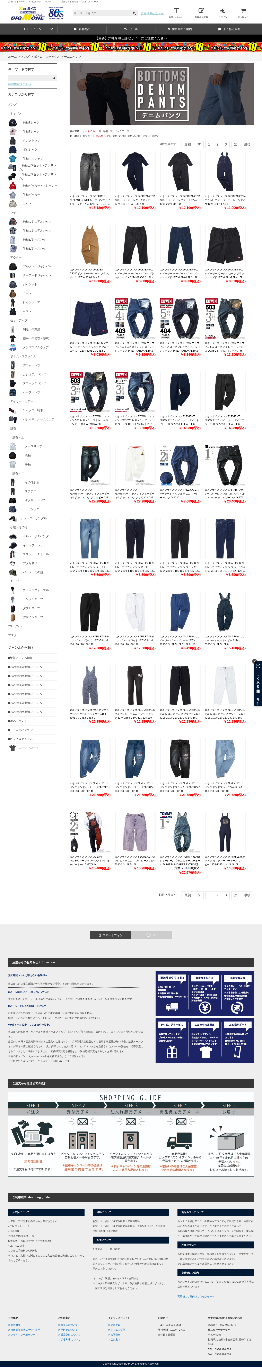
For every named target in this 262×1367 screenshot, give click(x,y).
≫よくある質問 (116, 1329)
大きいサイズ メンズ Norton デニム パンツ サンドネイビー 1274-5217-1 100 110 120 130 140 (90, 787)
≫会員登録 (114, 1324)
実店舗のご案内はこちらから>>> (195, 1296)
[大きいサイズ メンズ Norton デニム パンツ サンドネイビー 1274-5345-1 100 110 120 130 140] (135, 758)
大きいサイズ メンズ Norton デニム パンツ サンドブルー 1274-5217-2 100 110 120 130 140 (224, 787)
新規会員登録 (201, 17)
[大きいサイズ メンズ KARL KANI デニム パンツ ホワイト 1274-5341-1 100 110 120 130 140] (135, 612)
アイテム (35, 29)
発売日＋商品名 (151, 136)
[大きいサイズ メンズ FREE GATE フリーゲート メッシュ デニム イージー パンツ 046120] (180, 465)
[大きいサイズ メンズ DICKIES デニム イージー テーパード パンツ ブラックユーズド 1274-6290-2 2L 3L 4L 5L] (135, 245)
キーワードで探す (21, 69)
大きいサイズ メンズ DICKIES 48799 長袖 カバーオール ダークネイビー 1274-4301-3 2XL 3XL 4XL (135, 200)
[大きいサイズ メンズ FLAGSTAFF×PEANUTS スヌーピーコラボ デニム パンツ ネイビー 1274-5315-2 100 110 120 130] (90, 465)
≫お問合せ (114, 1334)
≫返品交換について (69, 1334)
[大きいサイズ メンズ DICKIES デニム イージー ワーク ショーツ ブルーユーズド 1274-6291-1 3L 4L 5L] (90, 318)
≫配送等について (68, 1329)
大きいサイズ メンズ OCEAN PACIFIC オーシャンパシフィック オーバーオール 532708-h (90, 860)
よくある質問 (231, 29)
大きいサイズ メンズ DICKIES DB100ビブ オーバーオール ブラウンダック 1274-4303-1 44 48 (90, 273)
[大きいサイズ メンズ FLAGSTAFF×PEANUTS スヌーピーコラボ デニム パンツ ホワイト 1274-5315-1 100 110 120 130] (135, 465)
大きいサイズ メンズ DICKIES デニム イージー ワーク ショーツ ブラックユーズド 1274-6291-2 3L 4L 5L (224, 273)
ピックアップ (121, 131)
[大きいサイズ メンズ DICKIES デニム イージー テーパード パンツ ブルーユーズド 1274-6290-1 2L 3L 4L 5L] (180, 245)
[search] (134, 13)
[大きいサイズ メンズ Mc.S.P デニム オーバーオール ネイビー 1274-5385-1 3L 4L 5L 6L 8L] (225, 612)
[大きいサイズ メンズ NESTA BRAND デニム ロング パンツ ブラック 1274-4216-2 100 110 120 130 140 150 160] (180, 685)
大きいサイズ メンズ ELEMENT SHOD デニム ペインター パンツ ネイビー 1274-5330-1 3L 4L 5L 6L (179, 420)
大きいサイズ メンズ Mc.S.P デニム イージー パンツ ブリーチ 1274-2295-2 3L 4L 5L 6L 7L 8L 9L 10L (179, 640)
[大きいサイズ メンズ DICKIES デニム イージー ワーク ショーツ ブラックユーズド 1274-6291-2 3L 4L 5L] (225, 245)
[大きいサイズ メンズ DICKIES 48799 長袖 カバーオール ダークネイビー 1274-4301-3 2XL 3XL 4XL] (135, 171)
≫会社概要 (14, 1324)
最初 (187, 144)
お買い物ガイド (177, 17)
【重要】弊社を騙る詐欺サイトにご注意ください (131, 38)
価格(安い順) (119, 136)
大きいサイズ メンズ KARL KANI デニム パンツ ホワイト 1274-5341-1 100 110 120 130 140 (134, 640)
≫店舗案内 (114, 1339)
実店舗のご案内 (182, 29)
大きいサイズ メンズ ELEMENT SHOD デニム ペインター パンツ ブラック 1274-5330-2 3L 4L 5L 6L (224, 420)
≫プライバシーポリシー (21, 1334)
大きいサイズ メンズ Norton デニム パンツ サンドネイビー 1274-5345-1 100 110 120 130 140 (135, 787)
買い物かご (243, 17)
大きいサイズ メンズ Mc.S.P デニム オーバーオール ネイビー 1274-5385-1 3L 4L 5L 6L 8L (224, 640)
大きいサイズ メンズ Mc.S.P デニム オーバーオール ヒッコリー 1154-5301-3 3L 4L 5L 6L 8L (89, 714)
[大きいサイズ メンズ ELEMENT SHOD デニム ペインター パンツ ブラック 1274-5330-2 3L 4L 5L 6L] (225, 391)
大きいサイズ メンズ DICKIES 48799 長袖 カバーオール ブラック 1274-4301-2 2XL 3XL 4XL (180, 200)
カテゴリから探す (21, 94)
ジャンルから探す (21, 647)
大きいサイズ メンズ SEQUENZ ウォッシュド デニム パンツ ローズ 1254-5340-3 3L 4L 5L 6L (135, 860)
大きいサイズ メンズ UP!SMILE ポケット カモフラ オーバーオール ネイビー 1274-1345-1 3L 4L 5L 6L (225, 860)
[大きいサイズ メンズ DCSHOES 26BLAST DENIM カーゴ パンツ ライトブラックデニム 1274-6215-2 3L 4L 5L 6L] (90, 171)
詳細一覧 (108, 131)
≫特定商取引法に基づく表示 (24, 1329)
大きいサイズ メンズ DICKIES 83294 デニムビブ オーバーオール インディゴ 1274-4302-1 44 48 (225, 200)
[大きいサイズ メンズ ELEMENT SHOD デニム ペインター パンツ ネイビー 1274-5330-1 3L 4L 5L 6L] (180, 391)
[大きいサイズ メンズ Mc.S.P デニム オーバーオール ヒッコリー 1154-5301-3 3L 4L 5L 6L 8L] (90, 685)
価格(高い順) (134, 136)
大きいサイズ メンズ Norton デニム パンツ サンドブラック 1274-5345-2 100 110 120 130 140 (180, 787)
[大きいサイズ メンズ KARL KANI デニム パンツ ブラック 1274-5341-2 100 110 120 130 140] (90, 612)
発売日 (108, 136)
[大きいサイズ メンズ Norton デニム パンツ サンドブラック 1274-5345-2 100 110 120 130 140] (180, 758)
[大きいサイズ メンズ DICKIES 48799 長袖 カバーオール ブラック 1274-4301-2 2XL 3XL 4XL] (180, 171)
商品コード (88, 136)
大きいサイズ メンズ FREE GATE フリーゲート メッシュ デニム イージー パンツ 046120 (180, 493)
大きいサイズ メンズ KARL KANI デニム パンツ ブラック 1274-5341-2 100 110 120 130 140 (89, 640)
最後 (247, 144)
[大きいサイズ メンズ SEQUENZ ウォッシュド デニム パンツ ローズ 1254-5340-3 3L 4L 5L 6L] (135, 832)
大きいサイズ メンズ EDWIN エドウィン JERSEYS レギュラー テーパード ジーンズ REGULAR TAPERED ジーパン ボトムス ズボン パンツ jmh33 (135, 424)
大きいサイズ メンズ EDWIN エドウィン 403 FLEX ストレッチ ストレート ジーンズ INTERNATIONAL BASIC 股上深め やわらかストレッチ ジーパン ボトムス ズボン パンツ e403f (135, 351)
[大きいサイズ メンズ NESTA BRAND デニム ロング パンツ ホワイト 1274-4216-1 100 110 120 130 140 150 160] (225, 685)
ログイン (222, 17)
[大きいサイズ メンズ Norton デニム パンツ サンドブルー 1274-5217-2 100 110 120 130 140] (225, 758)
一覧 (98, 131)
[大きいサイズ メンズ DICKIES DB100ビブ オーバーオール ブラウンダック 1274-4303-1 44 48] (90, 245)
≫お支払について (68, 1324)
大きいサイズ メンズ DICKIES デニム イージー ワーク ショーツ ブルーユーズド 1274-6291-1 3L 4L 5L (89, 347)
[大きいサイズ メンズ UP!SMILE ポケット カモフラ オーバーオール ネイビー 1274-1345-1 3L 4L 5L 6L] (225, 832)
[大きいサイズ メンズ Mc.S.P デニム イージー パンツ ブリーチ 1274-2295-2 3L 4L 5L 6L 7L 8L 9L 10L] (180, 612)
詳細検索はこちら (152, 13)
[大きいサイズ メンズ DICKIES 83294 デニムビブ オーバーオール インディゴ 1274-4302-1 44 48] (225, 171)
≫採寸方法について (69, 1339)
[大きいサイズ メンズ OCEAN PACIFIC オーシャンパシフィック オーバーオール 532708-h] (90, 832)
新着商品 (84, 29)
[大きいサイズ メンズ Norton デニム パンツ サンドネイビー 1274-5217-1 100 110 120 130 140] (90, 758)
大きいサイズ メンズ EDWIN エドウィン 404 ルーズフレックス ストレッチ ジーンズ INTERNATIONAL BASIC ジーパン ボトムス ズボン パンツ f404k (180, 351)
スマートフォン (113, 935)
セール (133, 29)
